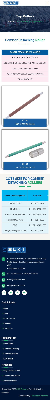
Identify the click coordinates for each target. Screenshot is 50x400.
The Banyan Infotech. (39, 396)
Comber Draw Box (10, 354)
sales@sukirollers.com (16, 280)
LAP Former (8, 359)
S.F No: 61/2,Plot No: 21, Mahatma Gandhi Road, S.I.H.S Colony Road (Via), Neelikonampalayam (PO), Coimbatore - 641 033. (26, 264)
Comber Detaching (11, 349)
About (5, 314)
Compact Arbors (10, 381)
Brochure (7, 324)
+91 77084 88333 (14, 274)
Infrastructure (9, 319)
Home (11, 21)
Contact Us (8, 329)
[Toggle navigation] (47, 3)
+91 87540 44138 (30, 274)
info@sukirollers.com (16, 285)
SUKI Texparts (22, 389)
